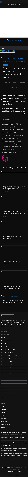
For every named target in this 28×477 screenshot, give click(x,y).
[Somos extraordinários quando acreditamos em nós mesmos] (10, 296)
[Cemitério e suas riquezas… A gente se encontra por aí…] (14, 272)
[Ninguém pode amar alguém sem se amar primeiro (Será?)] (14, 172)
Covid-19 (3, 388)
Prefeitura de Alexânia (6, 368)
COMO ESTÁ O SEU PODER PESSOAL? (11, 262)
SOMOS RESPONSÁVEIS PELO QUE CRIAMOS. (12, 237)
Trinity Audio (16, 87)
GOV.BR (3, 337)
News (2, 406)
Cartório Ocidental (6, 371)
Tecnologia (4, 421)
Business (3, 382)
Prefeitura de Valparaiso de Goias (9, 359)
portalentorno (16, 80)
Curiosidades (4, 391)
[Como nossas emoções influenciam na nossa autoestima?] (14, 197)
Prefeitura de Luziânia (6, 362)
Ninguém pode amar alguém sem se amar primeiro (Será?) (14, 188)
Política (3, 412)
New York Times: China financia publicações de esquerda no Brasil (13, 111)
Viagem (3, 427)
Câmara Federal (5, 334)
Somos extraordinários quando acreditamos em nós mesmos (13, 301)
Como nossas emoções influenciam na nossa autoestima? (14, 212)
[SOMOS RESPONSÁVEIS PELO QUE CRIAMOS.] (14, 222)
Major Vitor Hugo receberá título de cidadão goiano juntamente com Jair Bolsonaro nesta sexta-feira (14, 99)
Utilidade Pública (5, 424)
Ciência (3, 385)
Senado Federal (5, 331)
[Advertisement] (14, 23)
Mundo (3, 403)
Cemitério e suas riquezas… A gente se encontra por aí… (12, 287)
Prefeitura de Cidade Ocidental (9, 356)
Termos (23, 467)
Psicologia (5, 64)
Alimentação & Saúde (6, 379)
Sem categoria (4, 418)
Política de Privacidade (14, 469)
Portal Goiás (4, 346)
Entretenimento (5, 394)
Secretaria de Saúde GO (7, 353)
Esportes (3, 397)
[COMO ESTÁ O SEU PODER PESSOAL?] (14, 247)
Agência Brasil (4, 343)
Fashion (3, 400)
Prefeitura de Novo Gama (7, 365)
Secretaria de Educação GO (8, 349)
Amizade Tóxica (7, 82)
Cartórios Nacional (6, 374)
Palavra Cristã (4, 409)
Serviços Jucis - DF (5, 340)
